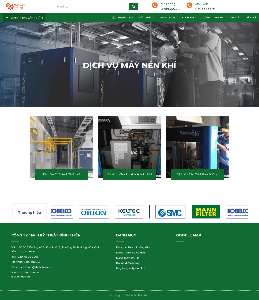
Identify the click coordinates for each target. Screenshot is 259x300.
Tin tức (235, 17)
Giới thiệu (145, 17)
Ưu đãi (219, 17)
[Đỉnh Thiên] (29, 6)
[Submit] (133, 6)
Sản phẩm (167, 17)
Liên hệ (251, 17)
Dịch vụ (188, 17)
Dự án (205, 17)
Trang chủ (124, 17)
